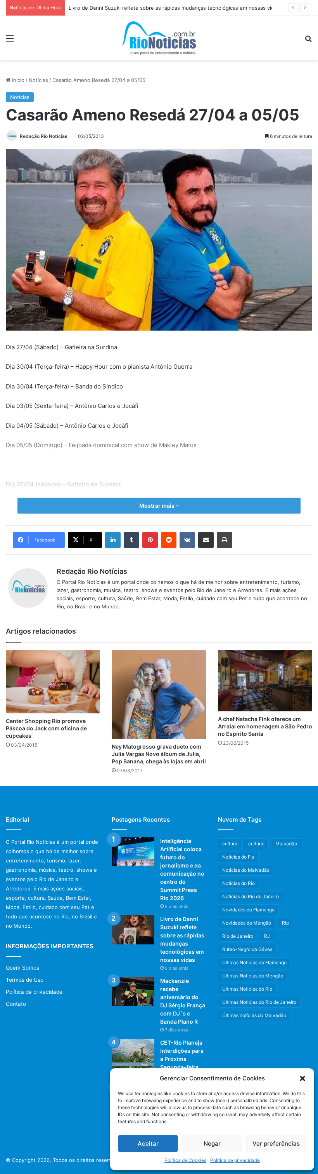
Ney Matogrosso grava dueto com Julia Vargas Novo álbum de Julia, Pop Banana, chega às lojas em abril (159, 754)
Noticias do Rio (238, 883)
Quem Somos (22, 968)
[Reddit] (168, 540)
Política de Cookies (185, 1160)
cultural (256, 844)
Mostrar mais (157, 505)
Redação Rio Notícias (43, 136)
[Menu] (10, 41)
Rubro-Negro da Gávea (247, 949)
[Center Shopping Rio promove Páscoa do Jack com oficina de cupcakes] (53, 681)
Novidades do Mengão (246, 923)
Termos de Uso (24, 980)
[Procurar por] (308, 41)
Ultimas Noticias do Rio (247, 989)
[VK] (187, 540)
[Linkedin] (113, 540)
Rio (285, 923)
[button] (302, 1078)
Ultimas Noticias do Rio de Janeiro (259, 1002)
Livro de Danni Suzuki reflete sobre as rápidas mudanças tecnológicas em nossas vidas (174, 8)
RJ (267, 936)
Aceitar (148, 1143)
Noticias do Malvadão (246, 870)
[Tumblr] (131, 540)
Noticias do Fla (238, 857)
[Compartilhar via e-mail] (206, 540)
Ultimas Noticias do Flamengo (254, 962)
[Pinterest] (150, 540)
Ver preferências (276, 1143)
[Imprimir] (224, 540)
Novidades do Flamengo (248, 910)
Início (17, 80)
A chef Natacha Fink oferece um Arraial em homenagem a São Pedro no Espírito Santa (265, 726)
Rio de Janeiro (237, 936)
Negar (212, 1143)
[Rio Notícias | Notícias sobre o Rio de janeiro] (159, 38)
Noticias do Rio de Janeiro (250, 896)
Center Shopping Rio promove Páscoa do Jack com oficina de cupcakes (46, 728)
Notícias (38, 80)
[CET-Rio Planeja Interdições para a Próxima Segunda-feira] (133, 1053)
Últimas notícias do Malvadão (254, 1015)
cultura (229, 844)
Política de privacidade (235, 1160)
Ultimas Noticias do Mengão (252, 976)
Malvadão (286, 844)
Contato (16, 1004)
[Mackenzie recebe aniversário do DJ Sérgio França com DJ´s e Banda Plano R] (133, 991)
